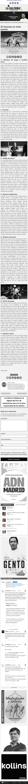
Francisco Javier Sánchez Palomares (9, 528)
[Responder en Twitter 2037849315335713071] (6, 684)
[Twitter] (10, 57)
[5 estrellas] (16, 53)
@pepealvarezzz (18, 633)
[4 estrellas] (15, 53)
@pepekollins (12, 631)
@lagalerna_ (13, 590)
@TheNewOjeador (9, 633)
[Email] (20, 57)
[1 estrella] (11, 53)
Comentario (4, 418)
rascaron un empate (9, 72)
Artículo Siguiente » (22, 393)
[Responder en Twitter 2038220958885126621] (6, 626)
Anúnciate (25, 782)
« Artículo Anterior (5, 393)
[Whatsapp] (18, 57)
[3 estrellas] (14, 53)
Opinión (8, 22)
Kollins (7, 631)
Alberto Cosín (13, 48)
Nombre (3, 433)
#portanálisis (8, 649)
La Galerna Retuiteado (13, 629)
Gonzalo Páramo (10, 510)
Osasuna (15, 203)
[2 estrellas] (12, 53)
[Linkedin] (12, 57)
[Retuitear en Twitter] (8, 629)
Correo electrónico (6, 439)
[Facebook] (7, 57)
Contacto (19, 782)
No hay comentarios (15, 50)
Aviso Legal (14, 782)
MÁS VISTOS (8, 504)
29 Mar (19, 590)
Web (2, 445)
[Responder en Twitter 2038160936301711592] (6, 640)
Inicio (3, 22)
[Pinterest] (15, 57)
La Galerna (4, 516)
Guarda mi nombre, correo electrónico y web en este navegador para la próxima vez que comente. (14, 453)
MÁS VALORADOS (21, 504)
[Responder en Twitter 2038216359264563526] (6, 661)
